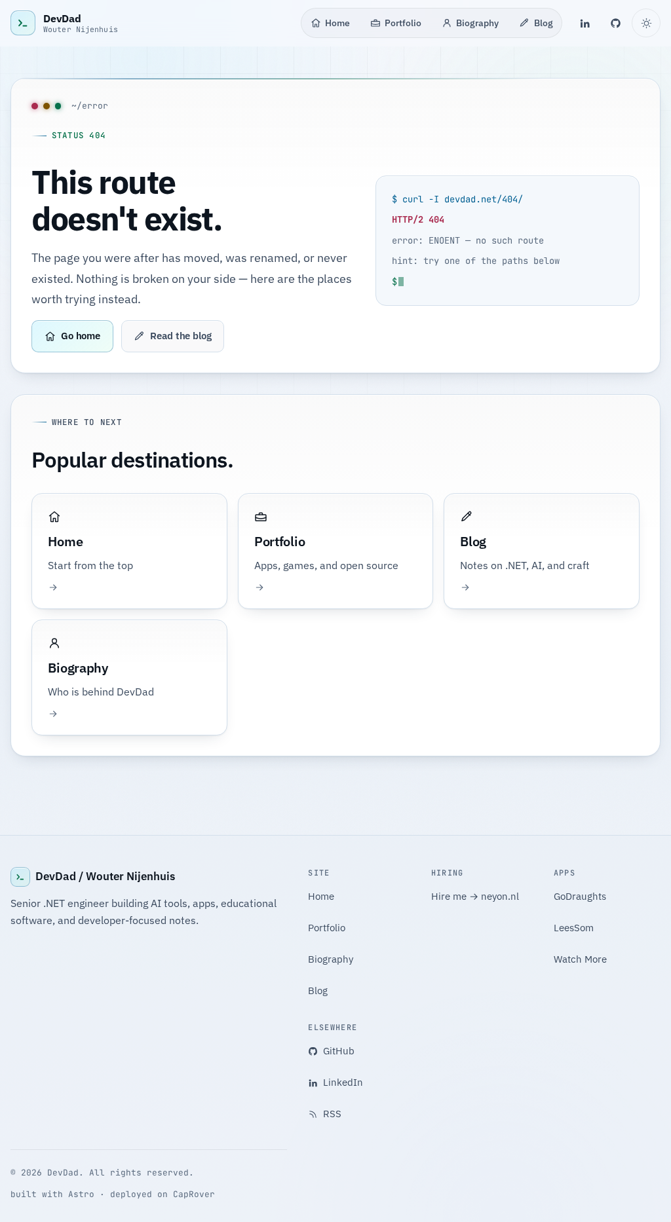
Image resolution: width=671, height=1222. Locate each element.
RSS (332, 1113)
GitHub (339, 1051)
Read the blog (181, 335)
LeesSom (574, 927)
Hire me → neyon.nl (475, 896)
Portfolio (403, 22)
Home (337, 22)
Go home (80, 335)
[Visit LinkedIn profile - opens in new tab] (584, 23)
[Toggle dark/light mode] (646, 23)
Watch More (580, 959)
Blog (543, 22)
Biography (477, 22)
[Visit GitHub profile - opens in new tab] (616, 23)
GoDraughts (580, 896)
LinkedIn (343, 1082)
